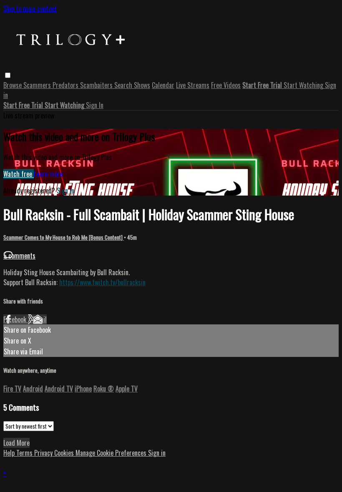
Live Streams (192, 85)
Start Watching (304, 85)
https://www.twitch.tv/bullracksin (102, 282)
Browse (13, 85)
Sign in (65, 191)
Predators (66, 85)
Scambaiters (97, 85)
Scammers (38, 85)
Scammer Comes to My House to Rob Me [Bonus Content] (63, 237)
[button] (7, 75)
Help (9, 453)
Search (124, 85)
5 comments (19, 256)
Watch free (18, 174)
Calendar (163, 85)
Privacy (44, 453)
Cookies (64, 453)
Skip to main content (30, 8)
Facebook (15, 319)
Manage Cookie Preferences (111, 453)
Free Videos (226, 85)
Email (40, 319)
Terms (25, 453)
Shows (142, 85)
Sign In (94, 105)
